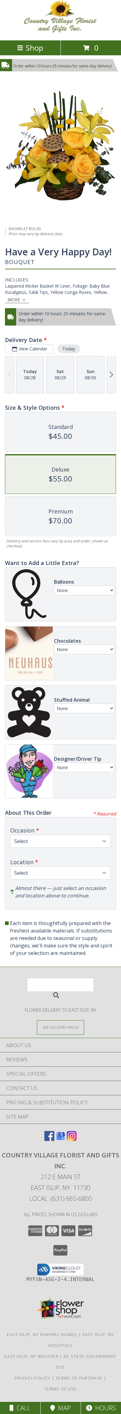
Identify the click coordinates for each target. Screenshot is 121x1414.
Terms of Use (60, 1389)
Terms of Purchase (79, 1378)
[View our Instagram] (72, 1139)
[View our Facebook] (49, 1139)
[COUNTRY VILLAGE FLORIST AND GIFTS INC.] (60, 31)
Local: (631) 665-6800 (60, 1198)
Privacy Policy (32, 1378)
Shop (34, 48)
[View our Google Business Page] (60, 1139)
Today (68, 349)
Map (63, 1408)
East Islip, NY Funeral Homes (42, 1334)
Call (22, 1408)
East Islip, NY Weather (31, 1356)
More (13, 300)
